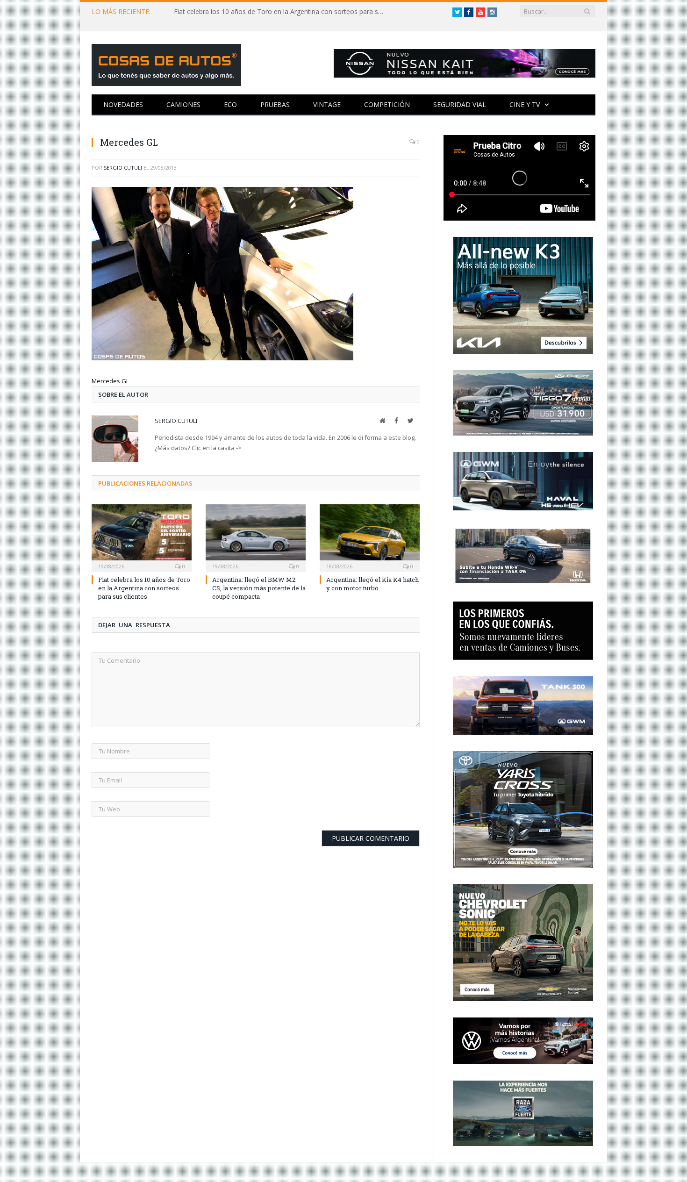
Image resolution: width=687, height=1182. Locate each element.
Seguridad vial (459, 104)
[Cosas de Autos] (166, 63)
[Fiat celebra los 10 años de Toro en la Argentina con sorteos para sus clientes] (142, 537)
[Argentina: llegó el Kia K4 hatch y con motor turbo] (370, 537)
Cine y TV (524, 104)
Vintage (327, 104)
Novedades (123, 104)
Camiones (183, 104)
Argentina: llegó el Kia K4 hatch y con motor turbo (372, 583)
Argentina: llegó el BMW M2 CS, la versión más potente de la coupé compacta (259, 588)
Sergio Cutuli (123, 167)
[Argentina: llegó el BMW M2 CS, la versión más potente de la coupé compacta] (256, 537)
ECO (230, 104)
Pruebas (275, 104)
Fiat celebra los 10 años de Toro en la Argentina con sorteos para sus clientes (281, 11)
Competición (387, 104)
